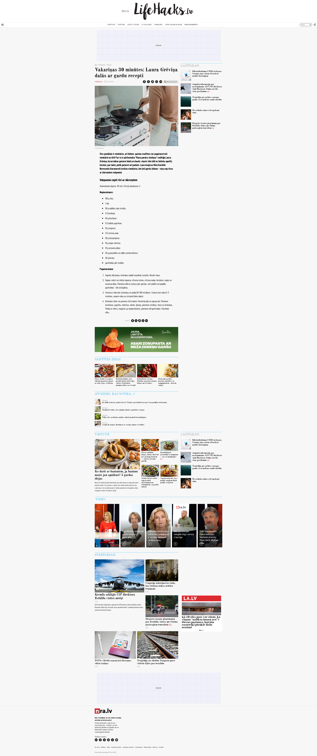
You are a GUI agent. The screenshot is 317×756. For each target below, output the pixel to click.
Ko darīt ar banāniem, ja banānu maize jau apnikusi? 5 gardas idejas (116, 475)
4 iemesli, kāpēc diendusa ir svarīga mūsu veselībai (123, 425)
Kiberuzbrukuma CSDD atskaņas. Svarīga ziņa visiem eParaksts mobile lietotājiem (207, 73)
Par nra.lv (97, 747)
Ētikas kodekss (147, 747)
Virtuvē (111, 25)
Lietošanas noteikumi (128, 747)
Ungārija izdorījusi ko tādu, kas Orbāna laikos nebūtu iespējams (160, 586)
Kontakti (161, 747)
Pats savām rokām (173, 25)
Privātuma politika (116, 747)
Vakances (155, 747)
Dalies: (127, 320)
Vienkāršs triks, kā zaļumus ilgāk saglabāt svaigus (123, 410)
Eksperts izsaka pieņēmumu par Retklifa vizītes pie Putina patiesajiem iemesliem (206, 125)
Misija (108, 747)
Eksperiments (191, 25)
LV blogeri (147, 25)
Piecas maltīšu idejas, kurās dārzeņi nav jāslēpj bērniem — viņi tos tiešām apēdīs (150, 457)
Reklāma (103, 747)
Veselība (158, 25)
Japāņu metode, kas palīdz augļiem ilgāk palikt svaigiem (168, 480)
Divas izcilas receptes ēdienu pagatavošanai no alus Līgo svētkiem (104, 381)
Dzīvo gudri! (133, 25)
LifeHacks (101, 65)
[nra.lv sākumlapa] (125, 11)
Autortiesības (138, 747)
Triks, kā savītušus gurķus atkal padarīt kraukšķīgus (124, 417)
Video (100, 499)
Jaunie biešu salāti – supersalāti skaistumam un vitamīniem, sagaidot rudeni (150, 482)
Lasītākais (190, 65)
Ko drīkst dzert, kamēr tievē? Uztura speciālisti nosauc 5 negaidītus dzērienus (134, 402)
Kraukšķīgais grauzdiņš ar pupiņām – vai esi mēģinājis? (169, 455)
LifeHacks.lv (98, 81)
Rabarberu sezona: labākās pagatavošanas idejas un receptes (147, 381)
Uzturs (121, 25)
